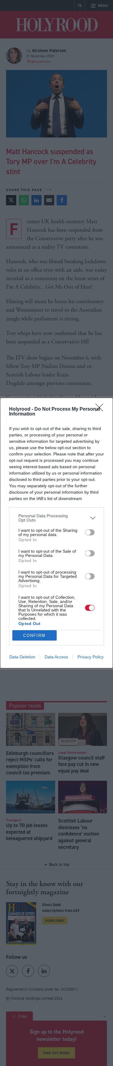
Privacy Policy (90, 656)
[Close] (101, 409)
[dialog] (56, 533)
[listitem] (56, 518)
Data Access (56, 656)
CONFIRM (34, 635)
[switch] (90, 532)
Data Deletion (22, 656)
